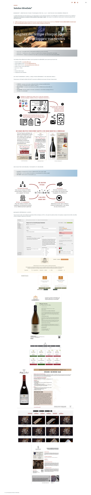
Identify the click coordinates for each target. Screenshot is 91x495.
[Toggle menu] (85, 2)
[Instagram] (77, 2)
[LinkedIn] (74, 2)
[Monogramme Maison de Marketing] (35, 2)
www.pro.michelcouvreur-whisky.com (32, 64)
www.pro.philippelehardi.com (30, 63)
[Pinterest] (72, 2)
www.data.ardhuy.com (26, 61)
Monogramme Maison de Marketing (13, 492)
